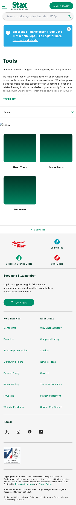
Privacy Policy (11, 384)
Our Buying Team (13, 361)
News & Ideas (48, 361)
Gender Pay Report (51, 407)
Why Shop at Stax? (51, 327)
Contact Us (10, 327)
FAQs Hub (9, 395)
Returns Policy (11, 373)
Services (45, 350)
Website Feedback (14, 407)
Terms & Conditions (51, 384)
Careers (44, 373)
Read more (9, 98)
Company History (49, 339)
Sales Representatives (16, 350)
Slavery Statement (50, 395)
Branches (9, 339)
